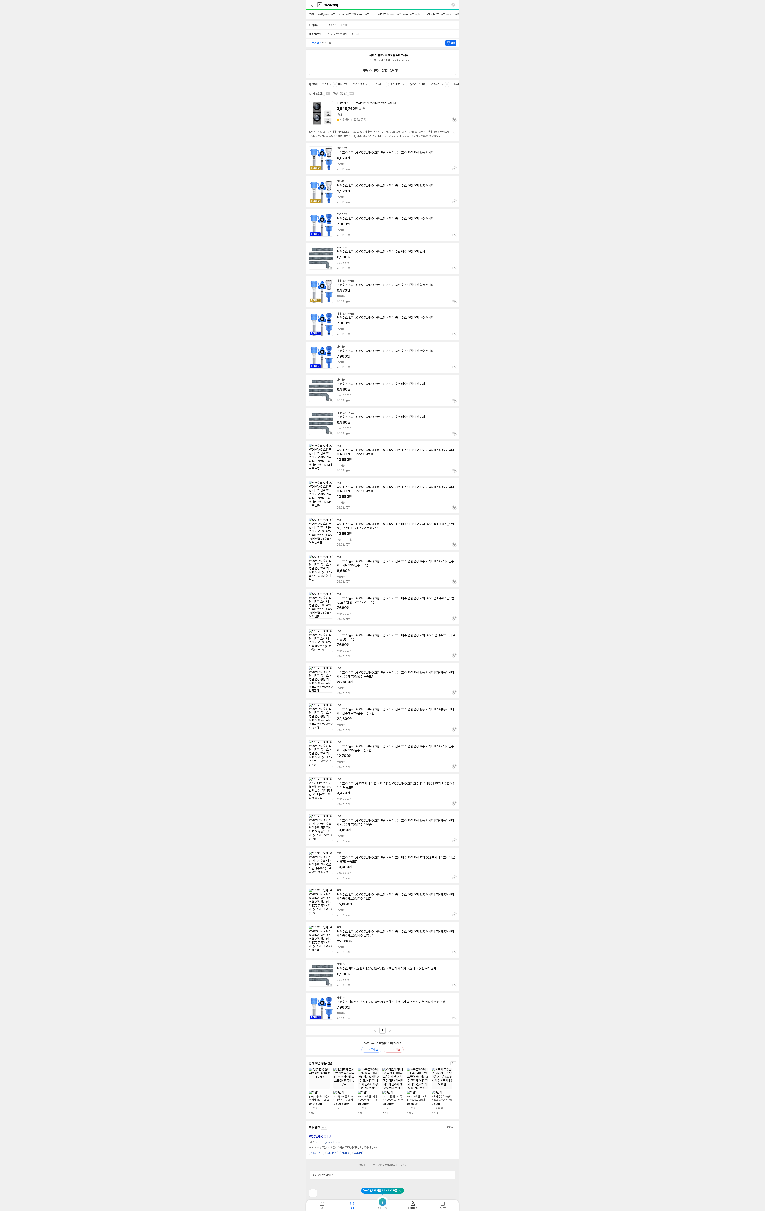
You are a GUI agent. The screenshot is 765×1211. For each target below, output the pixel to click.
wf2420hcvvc (354, 14)
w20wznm (337, 14)
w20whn (370, 14)
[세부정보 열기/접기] (450, 1175)
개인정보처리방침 (386, 1165)
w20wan (402, 14)
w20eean (447, 14)
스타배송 (345, 1153)
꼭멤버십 (358, 1153)
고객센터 (402, 1165)
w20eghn (415, 14)
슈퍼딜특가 (332, 1153)
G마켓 (320, 1136)
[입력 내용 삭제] (453, 5)
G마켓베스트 (316, 1153)
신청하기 (450, 1127)
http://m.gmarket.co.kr (328, 1142)
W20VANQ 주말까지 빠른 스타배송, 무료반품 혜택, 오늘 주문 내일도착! (343, 1147)
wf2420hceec (386, 14)
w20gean (323, 14)
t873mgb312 (431, 14)
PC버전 (362, 1165)
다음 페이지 (390, 1030)
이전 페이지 (375, 1030)
